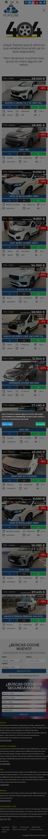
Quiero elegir (7, 424)
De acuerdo (40, 424)
